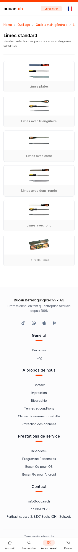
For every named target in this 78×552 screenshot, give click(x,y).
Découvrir (39, 350)
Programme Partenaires (39, 459)
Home (7, 24)
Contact (39, 385)
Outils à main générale (51, 24)
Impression (39, 393)
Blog (39, 358)
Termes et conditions (39, 408)
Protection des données (39, 424)
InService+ (39, 451)
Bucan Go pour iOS (39, 466)
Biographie (39, 400)
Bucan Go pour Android (39, 474)
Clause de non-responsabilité (39, 416)
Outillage (24, 24)
